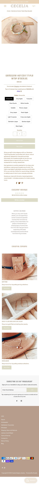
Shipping (16, 86)
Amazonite (9, 99)
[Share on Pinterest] (22, 183)
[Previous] (4, 20)
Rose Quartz (13, 103)
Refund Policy (5, 441)
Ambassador (4, 422)
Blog (2, 443)
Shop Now (7, 288)
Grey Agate (19, 99)
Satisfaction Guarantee (7, 425)
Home (8, 11)
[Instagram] (21, 401)
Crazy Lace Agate (25, 117)
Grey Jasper (13, 112)
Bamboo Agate (26, 121)
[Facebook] (17, 401)
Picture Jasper (23, 108)
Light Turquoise (12, 117)
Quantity (19, 130)
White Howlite (25, 103)
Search (3, 419)
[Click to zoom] (35, 20)
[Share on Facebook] (16, 183)
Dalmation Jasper (13, 121)
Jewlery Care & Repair (7, 433)
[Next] (9, 20)
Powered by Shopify (31, 473)
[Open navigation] (5, 6)
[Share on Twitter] (19, 183)
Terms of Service (5, 435)
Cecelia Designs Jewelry (18, 473)
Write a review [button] (19, 200)
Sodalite (13, 108)
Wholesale (4, 427)
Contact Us (4, 438)
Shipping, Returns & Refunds (9, 430)
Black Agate (19, 126)
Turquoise (29, 99)
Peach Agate (24, 112)
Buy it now (19, 146)
